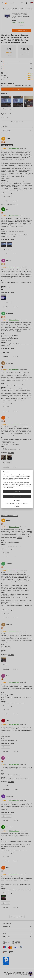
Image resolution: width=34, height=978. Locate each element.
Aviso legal (17, 506)
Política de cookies (10, 503)
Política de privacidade (22, 503)
